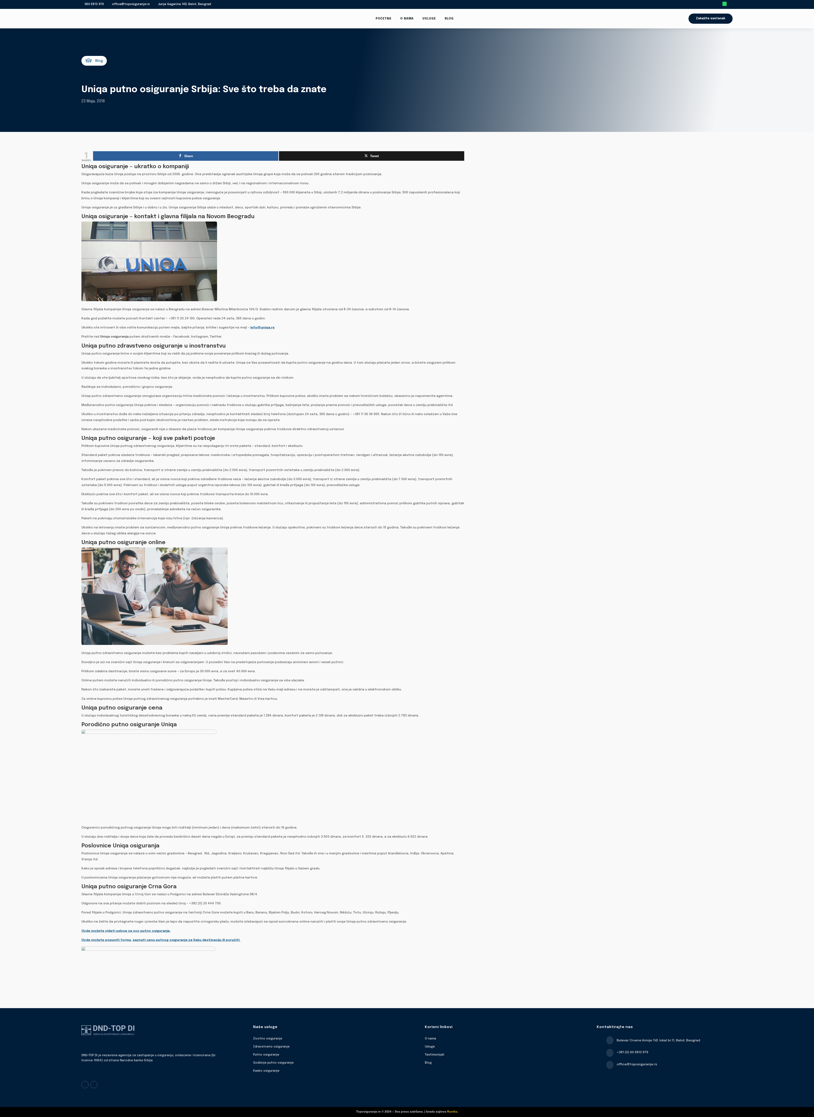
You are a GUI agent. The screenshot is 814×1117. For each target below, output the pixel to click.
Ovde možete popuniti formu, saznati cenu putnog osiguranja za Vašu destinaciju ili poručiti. (160, 940)
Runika (452, 1111)
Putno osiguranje (266, 1054)
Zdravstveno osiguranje (271, 1046)
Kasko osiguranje (266, 1070)
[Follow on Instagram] (94, 1084)
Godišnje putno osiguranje (273, 1062)
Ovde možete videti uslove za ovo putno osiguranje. (126, 931)
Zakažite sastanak (710, 18)
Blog (449, 18)
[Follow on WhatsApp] (724, 4)
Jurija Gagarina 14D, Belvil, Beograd (184, 4)
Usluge (429, 18)
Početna (383, 18)
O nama (407, 18)
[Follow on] (730, 4)
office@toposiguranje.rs (131, 4)
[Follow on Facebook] (85, 1084)
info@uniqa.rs (262, 327)
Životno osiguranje (267, 1038)
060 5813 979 (94, 4)
